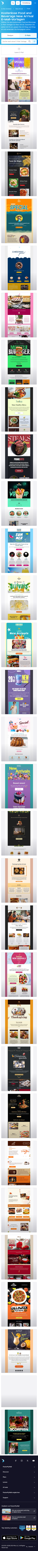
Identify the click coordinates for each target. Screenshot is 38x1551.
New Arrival (19, 9)
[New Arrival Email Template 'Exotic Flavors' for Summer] (19, 550)
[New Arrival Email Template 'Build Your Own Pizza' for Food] (19, 1116)
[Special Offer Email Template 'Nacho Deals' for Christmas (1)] (19, 927)
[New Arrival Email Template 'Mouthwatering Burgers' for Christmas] (19, 833)
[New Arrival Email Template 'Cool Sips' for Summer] (19, 79)
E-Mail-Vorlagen (6, 9)
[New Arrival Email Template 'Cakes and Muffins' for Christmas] (19, 315)
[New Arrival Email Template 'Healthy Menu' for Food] (19, 409)
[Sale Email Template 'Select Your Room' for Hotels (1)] (19, 880)
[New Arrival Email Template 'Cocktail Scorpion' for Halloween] (19, 1432)
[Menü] (35, 3)
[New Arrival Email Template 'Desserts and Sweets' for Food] (19, 786)
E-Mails (27, 35)
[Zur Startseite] (2, 3)
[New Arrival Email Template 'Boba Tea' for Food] (19, 692)
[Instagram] (22, 1461)
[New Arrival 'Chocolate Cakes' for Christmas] (19, 268)
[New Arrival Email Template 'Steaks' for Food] (19, 456)
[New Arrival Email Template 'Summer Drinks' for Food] (19, 597)
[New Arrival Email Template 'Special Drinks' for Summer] (19, 221)
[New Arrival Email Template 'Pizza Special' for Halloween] (19, 1304)
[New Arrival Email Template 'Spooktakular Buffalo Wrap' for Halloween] (19, 503)
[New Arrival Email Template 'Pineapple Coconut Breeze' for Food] (19, 1351)
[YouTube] (34, 1461)
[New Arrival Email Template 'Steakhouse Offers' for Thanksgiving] (19, 1210)
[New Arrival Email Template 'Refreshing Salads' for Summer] (19, 974)
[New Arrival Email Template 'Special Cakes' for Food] (19, 739)
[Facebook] (16, 1461)
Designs (10, 35)
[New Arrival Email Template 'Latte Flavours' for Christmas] (19, 1257)
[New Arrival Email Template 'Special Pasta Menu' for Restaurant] (19, 173)
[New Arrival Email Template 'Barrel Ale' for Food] (19, 126)
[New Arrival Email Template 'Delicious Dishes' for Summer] (19, 644)
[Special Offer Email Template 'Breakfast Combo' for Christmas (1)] (19, 1021)
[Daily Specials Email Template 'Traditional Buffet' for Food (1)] (19, 1163)
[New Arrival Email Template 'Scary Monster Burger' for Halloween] (19, 362)
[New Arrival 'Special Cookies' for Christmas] (19, 1068)
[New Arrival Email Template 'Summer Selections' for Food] (19, 1391)
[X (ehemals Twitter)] (28, 1461)
